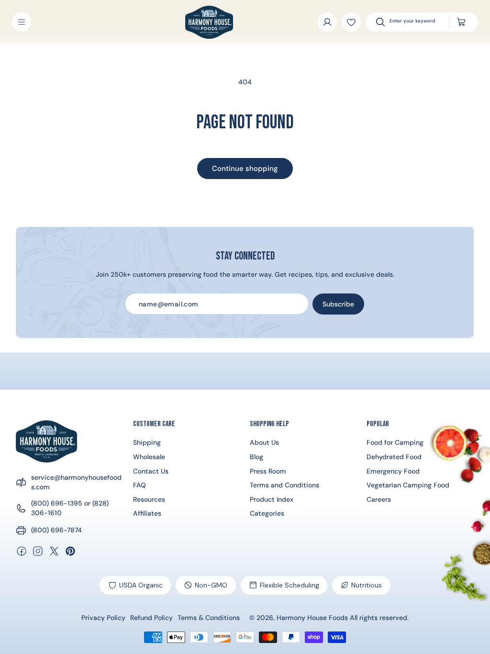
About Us (264, 442)
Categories (267, 513)
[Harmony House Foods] (46, 441)
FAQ (139, 485)
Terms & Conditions (209, 618)
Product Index (271, 499)
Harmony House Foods (312, 617)
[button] (21, 22)
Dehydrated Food (394, 456)
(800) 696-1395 (56, 503)
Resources (149, 499)
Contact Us (150, 471)
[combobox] (415, 22)
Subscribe (338, 304)
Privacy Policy (103, 618)
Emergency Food (393, 471)
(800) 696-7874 (56, 530)
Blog (256, 456)
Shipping (147, 442)
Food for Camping (395, 442)
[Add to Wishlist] (351, 22)
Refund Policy (151, 618)
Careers (379, 499)
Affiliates (147, 513)
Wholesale (149, 456)
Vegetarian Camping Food (408, 485)
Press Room (268, 471)
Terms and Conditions (284, 485)
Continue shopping (245, 168)
